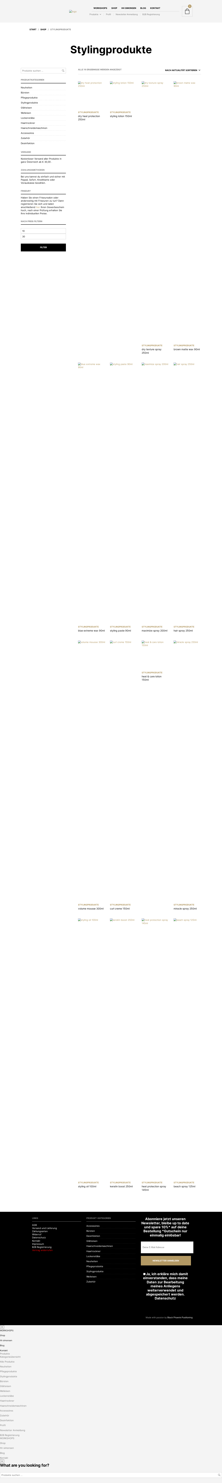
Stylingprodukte (29, 102)
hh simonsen (128, 8)
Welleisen (26, 112)
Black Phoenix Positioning (180, 1317)
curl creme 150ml (120, 908)
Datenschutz (39, 1237)
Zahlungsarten (40, 1231)
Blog (143, 8)
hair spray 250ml (183, 630)
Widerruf (36, 1234)
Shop (114, 8)
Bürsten (25, 92)
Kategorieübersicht (10, 1356)
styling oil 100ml (87, 1186)
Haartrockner (28, 123)
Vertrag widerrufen (42, 1250)
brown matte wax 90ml (187, 349)
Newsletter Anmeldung (127, 14)
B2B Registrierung (151, 14)
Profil (108, 14)
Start (32, 29)
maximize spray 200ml (154, 630)
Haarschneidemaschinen (34, 128)
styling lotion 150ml (121, 116)
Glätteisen (26, 107)
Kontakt (155, 8)
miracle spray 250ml (185, 908)
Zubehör (25, 138)
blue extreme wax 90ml (91, 630)
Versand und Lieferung (44, 1228)
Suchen (63, 70)
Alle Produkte (7, 1361)
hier (38, 207)
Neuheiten (26, 87)
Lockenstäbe (28, 118)
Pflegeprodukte (29, 97)
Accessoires (27, 133)
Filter (43, 247)
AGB (34, 1225)
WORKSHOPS (100, 8)
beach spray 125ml (184, 1186)
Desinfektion (28, 143)
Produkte (93, 14)
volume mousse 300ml (91, 908)
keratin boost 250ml (121, 1186)
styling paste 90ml (120, 630)
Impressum (38, 1244)
